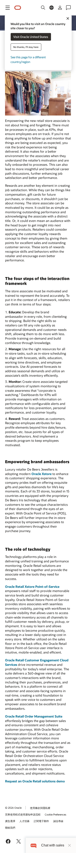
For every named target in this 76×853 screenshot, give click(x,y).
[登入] (59, 7)
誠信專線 (58, 821)
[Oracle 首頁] (18, 8)
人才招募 (24, 821)
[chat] (33, 845)
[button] (7, 7)
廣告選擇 (10, 821)
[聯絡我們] (68, 7)
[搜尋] (43, 7)
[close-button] (69, 845)
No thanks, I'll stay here (25, 47)
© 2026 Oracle (13, 807)
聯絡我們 (10, 827)
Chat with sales (52, 845)
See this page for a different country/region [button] (28, 59)
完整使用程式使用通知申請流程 (23, 814)
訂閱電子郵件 (41, 821)
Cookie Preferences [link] (55, 814)
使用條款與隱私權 (40, 808)
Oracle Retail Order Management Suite (33, 716)
